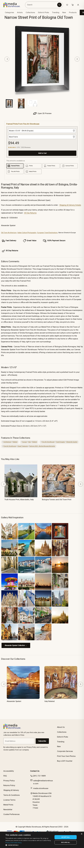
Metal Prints (8, 805)
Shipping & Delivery (11, 790)
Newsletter (7, 809)
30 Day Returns (30, 213)
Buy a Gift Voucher (64, 761)
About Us (61, 727)
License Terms (9, 800)
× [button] (81, 834)
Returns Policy (9, 785)
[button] (28, 845)
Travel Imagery (60, 442)
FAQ (5, 776)
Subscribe (42, 741)
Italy (29, 442)
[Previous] (6, 59)
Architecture (7, 442)
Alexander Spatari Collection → (16, 645)
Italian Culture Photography (27, 232)
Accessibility (8, 771)
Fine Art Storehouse (48, 442)
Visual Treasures (22, 446)
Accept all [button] (65, 837)
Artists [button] (20, 12)
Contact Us (34, 771)
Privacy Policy (9, 780)
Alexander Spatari (71, 442)
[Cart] (72, 4)
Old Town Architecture (9, 232)
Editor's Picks (43, 12)
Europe (24, 442)
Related (15, 442)
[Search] (59, 5)
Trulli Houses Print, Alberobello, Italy (19, 499)
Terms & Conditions (11, 795)
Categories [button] (9, 12)
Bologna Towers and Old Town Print (56, 499)
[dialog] (42, 840)
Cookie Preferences (11, 814)
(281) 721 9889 (39, 776)
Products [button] (73, 12)
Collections (30, 12)
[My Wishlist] (67, 4)
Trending (55, 12)
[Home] (13, 4)
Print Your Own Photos (66, 756)
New (64, 12)
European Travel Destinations (47, 232)
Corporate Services (65, 751)
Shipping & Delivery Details (70, 205)
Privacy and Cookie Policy (13, 843)
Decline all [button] (65, 842)
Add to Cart (42, 153)
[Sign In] (78, 4)
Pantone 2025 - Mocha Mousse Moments (42, 446)
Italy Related (49, 701)
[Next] (77, 59)
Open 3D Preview (44, 113)
